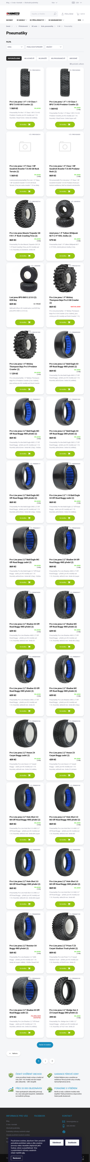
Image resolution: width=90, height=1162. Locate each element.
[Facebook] (64, 1131)
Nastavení (17, 1158)
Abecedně (73, 58)
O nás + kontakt (17, 3)
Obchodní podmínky (31, 3)
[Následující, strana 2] (45, 1061)
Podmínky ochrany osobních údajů (18, 1131)
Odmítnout (57, 1143)
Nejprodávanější (58, 58)
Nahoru (15, 1053)
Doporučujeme (14, 58)
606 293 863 (71, 1126)
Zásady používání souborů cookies (18, 1135)
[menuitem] (10, 20)
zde (23, 1153)
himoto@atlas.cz (72, 1121)
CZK (77, 3)
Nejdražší (43, 58)
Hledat (55, 14)
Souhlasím (72, 1143)
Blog (7, 3)
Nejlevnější (29, 58)
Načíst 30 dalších (45, 1045)
